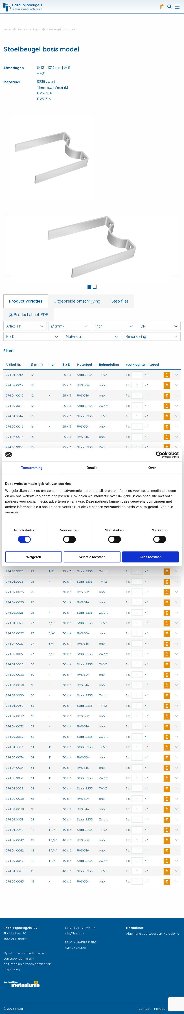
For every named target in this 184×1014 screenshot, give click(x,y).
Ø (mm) (57, 326)
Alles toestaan (150, 557)
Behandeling (136, 336)
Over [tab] (152, 468)
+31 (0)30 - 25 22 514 (80, 928)
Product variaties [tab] (25, 301)
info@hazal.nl (74, 933)
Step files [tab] (120, 301)
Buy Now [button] (167, 375)
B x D (10, 336)
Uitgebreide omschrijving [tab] (77, 301)
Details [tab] (92, 468)
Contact (144, 1008)
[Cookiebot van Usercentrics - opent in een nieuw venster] (159, 454)
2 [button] (94, 287)
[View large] (92, 245)
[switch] (69, 539)
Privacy (159, 1008)
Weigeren (33, 557)
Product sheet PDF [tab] (30, 314)
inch (99, 326)
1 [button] (89, 287)
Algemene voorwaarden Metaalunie (152, 934)
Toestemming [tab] (31, 468)
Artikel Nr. (13, 326)
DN (143, 326)
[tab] (89, 287)
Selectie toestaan (92, 557)
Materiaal (73, 336)
